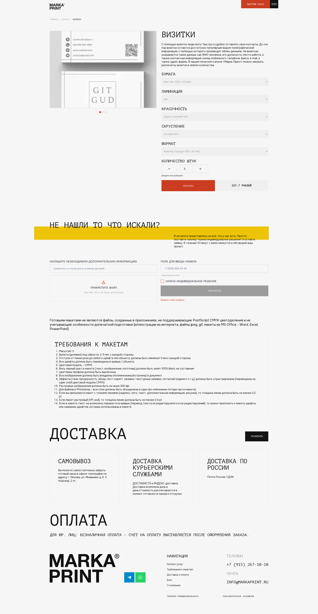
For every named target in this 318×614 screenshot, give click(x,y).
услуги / (66, 19)
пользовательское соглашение (238, 596)
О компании (173, 585)
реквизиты (257, 436)
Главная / (55, 19)
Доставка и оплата (178, 574)
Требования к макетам (180, 569)
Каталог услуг (175, 564)
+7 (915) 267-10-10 (247, 564)
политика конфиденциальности (182, 596)
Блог (169, 580)
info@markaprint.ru (247, 582)
